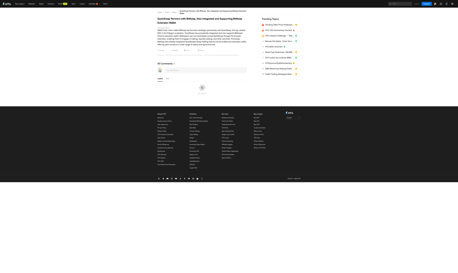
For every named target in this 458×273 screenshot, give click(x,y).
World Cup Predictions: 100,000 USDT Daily (279, 52)
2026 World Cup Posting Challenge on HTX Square (279, 69)
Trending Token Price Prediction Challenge (279, 25)
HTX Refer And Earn (274, 47)
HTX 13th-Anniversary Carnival (278, 30)
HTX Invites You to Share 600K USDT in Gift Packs (279, 58)
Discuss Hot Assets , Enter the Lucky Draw (279, 41)
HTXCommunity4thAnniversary (278, 63)
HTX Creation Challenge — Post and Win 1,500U (279, 36)
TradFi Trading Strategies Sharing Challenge (279, 74)
